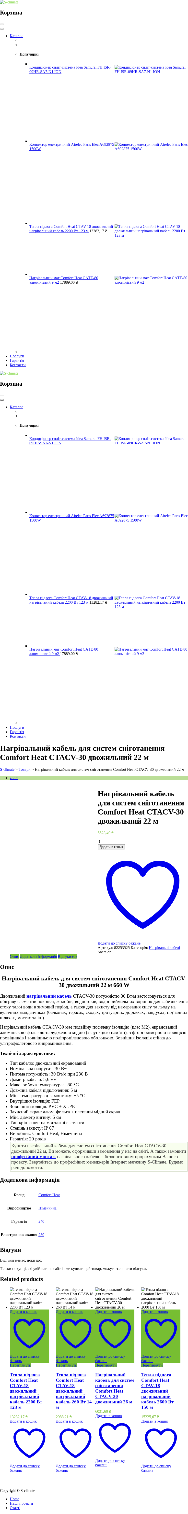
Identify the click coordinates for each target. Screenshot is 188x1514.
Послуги (17, 356)
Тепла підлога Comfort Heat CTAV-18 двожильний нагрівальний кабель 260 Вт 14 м (74, 1391)
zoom (14, 778)
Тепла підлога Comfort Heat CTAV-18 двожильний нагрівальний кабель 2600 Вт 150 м (157, 1391)
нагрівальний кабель (49, 996)
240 (41, 1221)
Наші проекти (21, 1503)
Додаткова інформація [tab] (38, 956)
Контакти (18, 365)
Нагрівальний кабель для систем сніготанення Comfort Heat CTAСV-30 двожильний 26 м (114, 1388)
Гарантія (17, 360)
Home (14, 1499)
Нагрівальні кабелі (164, 948)
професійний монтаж (33, 1156)
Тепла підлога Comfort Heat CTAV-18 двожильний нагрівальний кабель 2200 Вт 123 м (26, 1391)
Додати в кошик (111, 847)
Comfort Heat (49, 1195)
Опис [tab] (14, 956)
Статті (15, 1508)
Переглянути (20, 1365)
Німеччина (47, 1208)
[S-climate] (9, 2)
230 (41, 1235)
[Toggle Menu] (2, 28)
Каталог (16, 36)
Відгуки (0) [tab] (67, 956)
